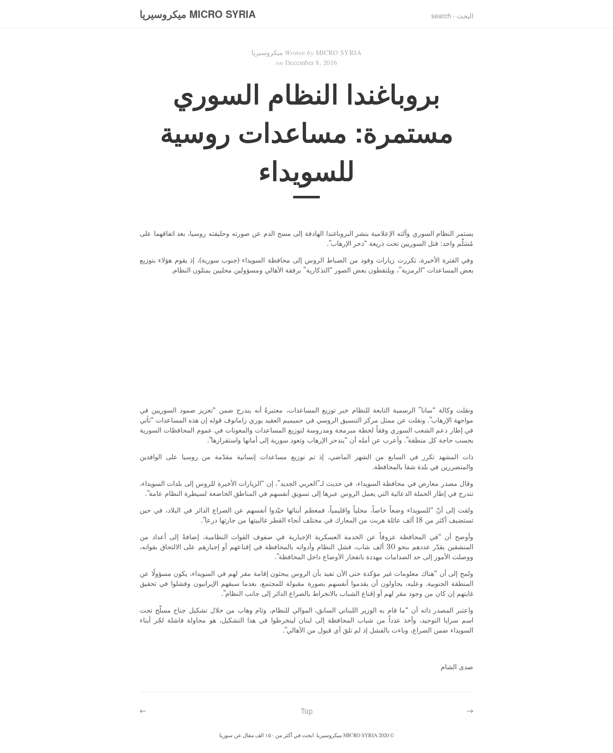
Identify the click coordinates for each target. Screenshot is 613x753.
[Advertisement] (306, 340)
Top (307, 710)
